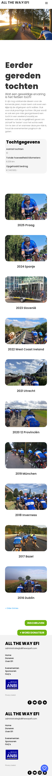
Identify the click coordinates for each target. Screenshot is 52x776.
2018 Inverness (26, 515)
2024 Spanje (26, 267)
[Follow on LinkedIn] (45, 702)
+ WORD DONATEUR (32, 632)
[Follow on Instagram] (40, 702)
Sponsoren (10, 671)
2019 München (26, 474)
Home (9, 51)
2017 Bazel (26, 556)
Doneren (9, 658)
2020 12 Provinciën (26, 432)
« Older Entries (11, 608)
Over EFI (9, 661)
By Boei (44, 774)
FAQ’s (8, 674)
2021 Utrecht (26, 391)
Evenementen (23, 51)
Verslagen (11, 54)
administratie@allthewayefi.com (21, 648)
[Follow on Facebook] (30, 702)
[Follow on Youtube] (35, 702)
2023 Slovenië (26, 308)
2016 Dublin (26, 598)
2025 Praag (26, 225)
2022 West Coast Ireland (26, 349)
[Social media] (44, 768)
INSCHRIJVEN (35, 623)
